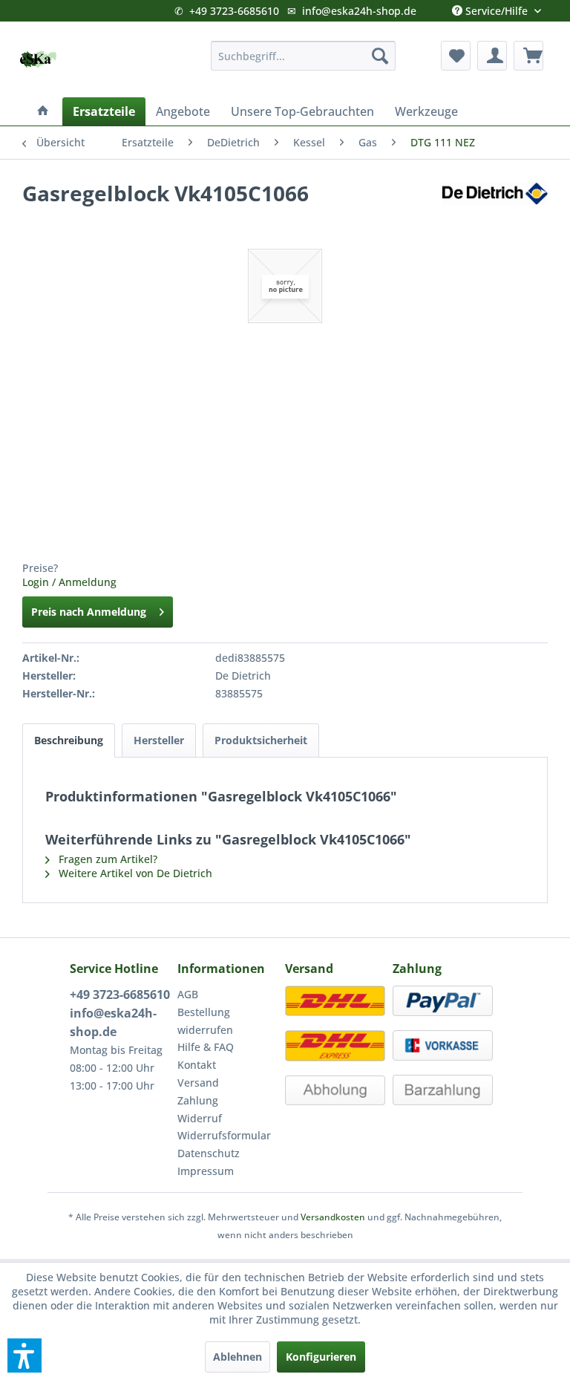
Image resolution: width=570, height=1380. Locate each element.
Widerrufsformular (224, 1135)
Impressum (205, 1171)
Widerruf (199, 1118)
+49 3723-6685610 (234, 11)
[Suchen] (380, 56)
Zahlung (197, 1100)
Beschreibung (68, 740)
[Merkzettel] (456, 56)
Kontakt (196, 1065)
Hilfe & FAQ (205, 1047)
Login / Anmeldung (69, 582)
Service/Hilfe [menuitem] (496, 7)
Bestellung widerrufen (205, 1021)
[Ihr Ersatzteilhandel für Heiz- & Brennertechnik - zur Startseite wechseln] (37, 59)
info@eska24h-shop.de (359, 11)
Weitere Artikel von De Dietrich (134, 873)
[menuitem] (303, 56)
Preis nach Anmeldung (88, 612)
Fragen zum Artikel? (106, 859)
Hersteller (159, 740)
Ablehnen (237, 1357)
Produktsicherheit (260, 740)
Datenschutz (208, 1153)
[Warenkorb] (528, 56)
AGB (187, 994)
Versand (198, 1082)
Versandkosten (333, 1217)
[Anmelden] (492, 56)
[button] (24, 1355)
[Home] (43, 111)
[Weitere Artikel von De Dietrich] (495, 208)
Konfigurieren (321, 1357)
